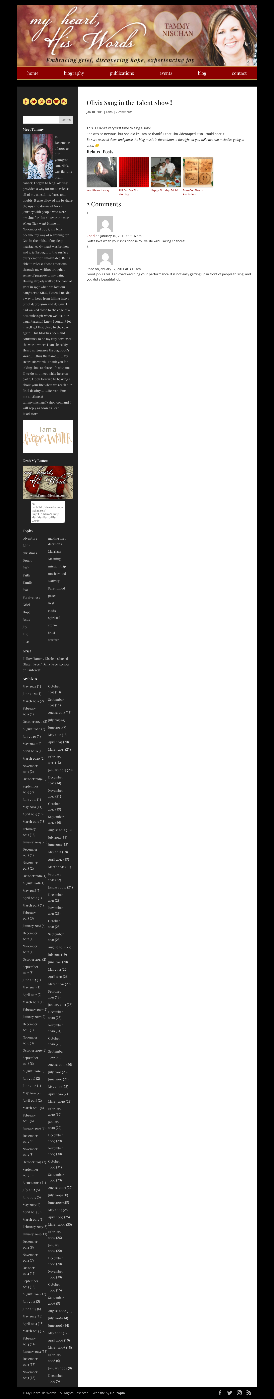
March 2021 (31, 701)
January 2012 (57, 887)
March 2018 (31, 905)
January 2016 (32, 1128)
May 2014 (29, 1316)
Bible (26, 545)
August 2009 (57, 1187)
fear (25, 590)
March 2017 (31, 1002)
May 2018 (29, 890)
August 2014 (31, 1294)
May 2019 (29, 807)
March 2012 (56, 867)
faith (26, 568)
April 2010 (55, 1094)
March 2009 (56, 1224)
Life (25, 634)
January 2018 (32, 926)
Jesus (26, 619)
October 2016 (32, 1050)
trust (51, 632)
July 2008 (55, 1318)
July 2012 (54, 837)
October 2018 (32, 876)
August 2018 (31, 883)
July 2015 (29, 1190)
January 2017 (32, 1016)
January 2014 (32, 1351)
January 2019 (32, 842)
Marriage (54, 551)
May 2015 (29, 1204)
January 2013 (57, 770)
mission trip (57, 566)
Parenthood (56, 588)
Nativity (54, 581)
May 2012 (54, 852)
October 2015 (32, 1162)
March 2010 (56, 1101)
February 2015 (33, 1226)
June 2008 (55, 1325)
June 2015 (29, 1197)
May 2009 (55, 1210)
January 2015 (32, 1234)
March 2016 (31, 1108)
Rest (51, 603)
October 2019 (32, 779)
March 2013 (56, 749)
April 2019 (30, 814)
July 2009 (55, 1195)
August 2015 (31, 1182)
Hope (26, 612)
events (165, 73)
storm (52, 625)
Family (27, 582)
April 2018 (30, 898)
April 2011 (55, 976)
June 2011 (54, 962)
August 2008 (57, 1311)
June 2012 (55, 844)
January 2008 (57, 1368)
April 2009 (55, 1217)
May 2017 (29, 987)
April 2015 (30, 1212)
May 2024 (29, 686)
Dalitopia (117, 1393)
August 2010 (57, 1064)
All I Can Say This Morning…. (128, 192)
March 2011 (56, 984)
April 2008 (55, 1340)
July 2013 (54, 720)
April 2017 (30, 994)
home (33, 73)
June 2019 (29, 799)
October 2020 (33, 721)
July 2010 (54, 1072)
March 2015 (31, 1219)
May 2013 (54, 735)
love (26, 641)
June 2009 (55, 1202)
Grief (26, 605)
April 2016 (30, 1100)
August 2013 (56, 712)
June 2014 (29, 1309)
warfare (53, 640)
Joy (25, 627)
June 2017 (29, 980)
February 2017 (33, 1009)
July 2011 (54, 954)
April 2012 (55, 859)
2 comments (124, 112)
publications (122, 73)
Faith (109, 112)
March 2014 (31, 1331)
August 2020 (32, 729)
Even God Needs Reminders (193, 192)
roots (52, 610)
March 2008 (56, 1347)
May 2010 (55, 1086)
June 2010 (55, 1079)
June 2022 (30, 693)
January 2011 (57, 1004)
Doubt (27, 560)
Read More (30, 414)
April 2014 (30, 1323)
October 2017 (32, 959)
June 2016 (29, 1085)
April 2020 (30, 751)
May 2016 (29, 1093)
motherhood (57, 573)
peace (52, 596)
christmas (30, 553)
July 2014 (29, 1301)
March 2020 (31, 758)
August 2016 (31, 1071)
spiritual (54, 618)
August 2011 (56, 947)
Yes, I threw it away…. (99, 190)
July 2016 (29, 1078)
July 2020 (29, 736)
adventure (30, 538)
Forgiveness (31, 597)
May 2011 (54, 969)
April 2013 (55, 742)
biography (74, 73)
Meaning (54, 559)
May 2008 (55, 1333)
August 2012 (56, 830)
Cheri (91, 236)
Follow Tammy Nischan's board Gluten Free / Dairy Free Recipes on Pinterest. (46, 664)
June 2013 (55, 727)
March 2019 (31, 821)
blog (202, 73)
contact (239, 73)
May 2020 (30, 743)
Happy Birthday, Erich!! (164, 190)
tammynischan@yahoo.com (43, 402)
